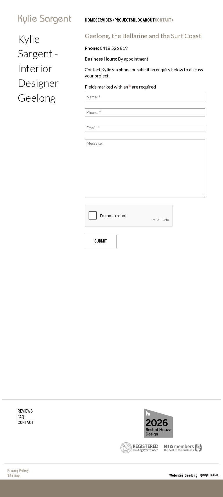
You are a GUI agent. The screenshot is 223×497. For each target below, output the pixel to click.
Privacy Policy (17, 470)
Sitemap (13, 475)
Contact (163, 20)
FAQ (21, 417)
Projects (123, 20)
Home (90, 20)
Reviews (25, 411)
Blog (138, 20)
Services (103, 20)
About (149, 20)
